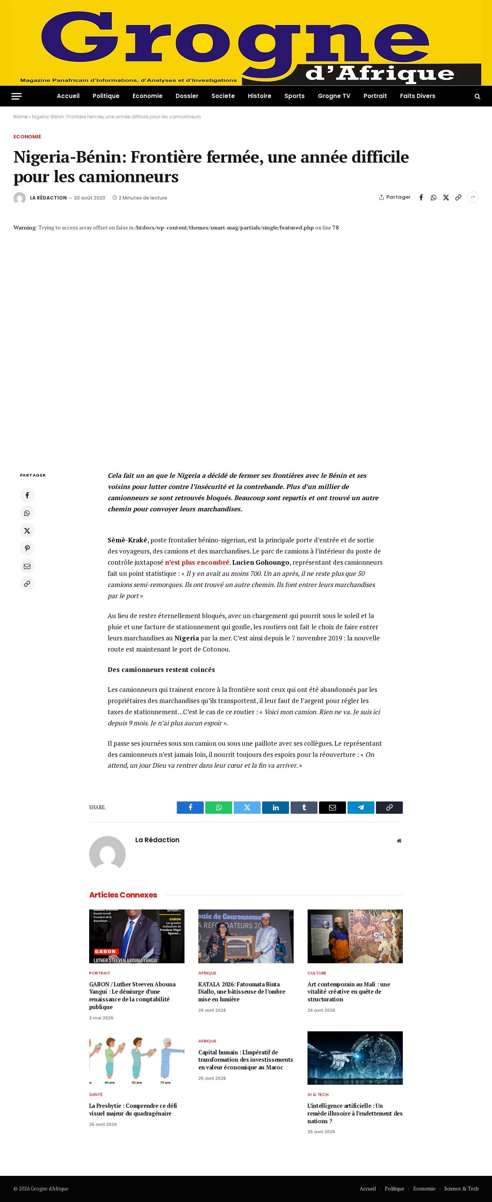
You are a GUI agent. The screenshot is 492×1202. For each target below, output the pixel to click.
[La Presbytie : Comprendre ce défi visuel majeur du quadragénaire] (136, 1058)
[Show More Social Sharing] (473, 197)
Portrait (375, 96)
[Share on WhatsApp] (433, 197)
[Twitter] (27, 530)
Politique (106, 96)
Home (20, 116)
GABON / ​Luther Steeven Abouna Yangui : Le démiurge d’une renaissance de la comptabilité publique (132, 996)
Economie (148, 96)
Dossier (187, 96)
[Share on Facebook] (421, 197)
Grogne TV (334, 96)
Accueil (68, 96)
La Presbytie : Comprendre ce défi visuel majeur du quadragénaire (133, 1109)
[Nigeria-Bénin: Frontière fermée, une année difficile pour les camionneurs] (246, 342)
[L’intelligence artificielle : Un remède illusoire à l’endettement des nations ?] (355, 1058)
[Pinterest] (27, 548)
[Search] (476, 96)
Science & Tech (461, 1188)
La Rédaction (48, 198)
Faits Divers (417, 96)
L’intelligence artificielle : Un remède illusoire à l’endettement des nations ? (355, 1113)
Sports (294, 96)
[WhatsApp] (27, 512)
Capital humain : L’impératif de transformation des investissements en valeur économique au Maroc (245, 1060)
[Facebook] (27, 495)
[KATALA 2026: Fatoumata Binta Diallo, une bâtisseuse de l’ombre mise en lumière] (246, 936)
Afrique (207, 973)
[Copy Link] (458, 197)
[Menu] (17, 96)
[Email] (27, 566)
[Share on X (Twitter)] (446, 197)
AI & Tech (318, 1094)
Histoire (259, 96)
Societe (223, 96)
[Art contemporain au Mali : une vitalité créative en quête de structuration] (355, 936)
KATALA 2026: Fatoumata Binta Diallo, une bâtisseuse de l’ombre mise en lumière (241, 992)
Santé (96, 1094)
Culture (317, 973)
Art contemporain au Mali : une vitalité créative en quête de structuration (349, 992)
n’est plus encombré (197, 562)
